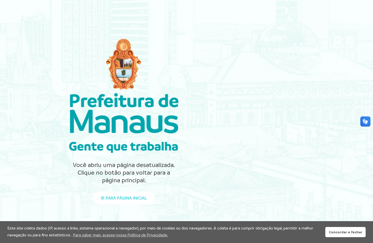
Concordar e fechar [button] (345, 232)
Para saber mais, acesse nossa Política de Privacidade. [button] (120, 235)
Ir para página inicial (124, 198)
